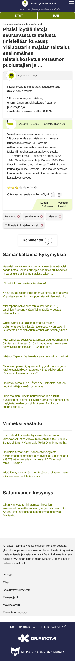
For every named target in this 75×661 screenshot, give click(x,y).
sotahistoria (32, 216)
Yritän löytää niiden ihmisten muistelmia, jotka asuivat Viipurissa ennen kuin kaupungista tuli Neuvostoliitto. (35, 294)
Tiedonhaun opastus (15, 612)
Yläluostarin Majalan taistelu (22, 225)
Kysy (19, 15)
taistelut (52, 216)
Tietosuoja (9, 597)
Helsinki (62, 206)
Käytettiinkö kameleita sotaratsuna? (24, 283)
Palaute (7, 574)
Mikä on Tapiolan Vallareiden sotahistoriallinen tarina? (35, 356)
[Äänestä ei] (59, 195)
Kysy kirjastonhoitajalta (15, 23)
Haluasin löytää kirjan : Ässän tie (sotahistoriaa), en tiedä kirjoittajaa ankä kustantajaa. (34, 384)
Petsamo (10, 216)
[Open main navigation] (71, 3)
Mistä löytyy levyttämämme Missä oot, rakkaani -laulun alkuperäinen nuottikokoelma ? (36, 474)
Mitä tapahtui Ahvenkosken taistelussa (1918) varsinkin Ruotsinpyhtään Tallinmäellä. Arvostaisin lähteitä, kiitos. (33, 309)
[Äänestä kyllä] (53, 194)
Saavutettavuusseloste (17, 589)
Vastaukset (36, 23)
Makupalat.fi (10, 605)
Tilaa (6, 582)
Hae (56, 15)
